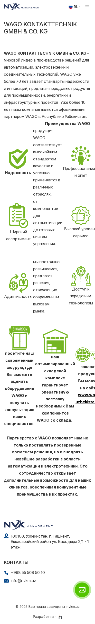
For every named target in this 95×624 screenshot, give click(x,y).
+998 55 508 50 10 (28, 572)
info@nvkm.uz (23, 580)
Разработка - (45, 616)
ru (76, 7)
